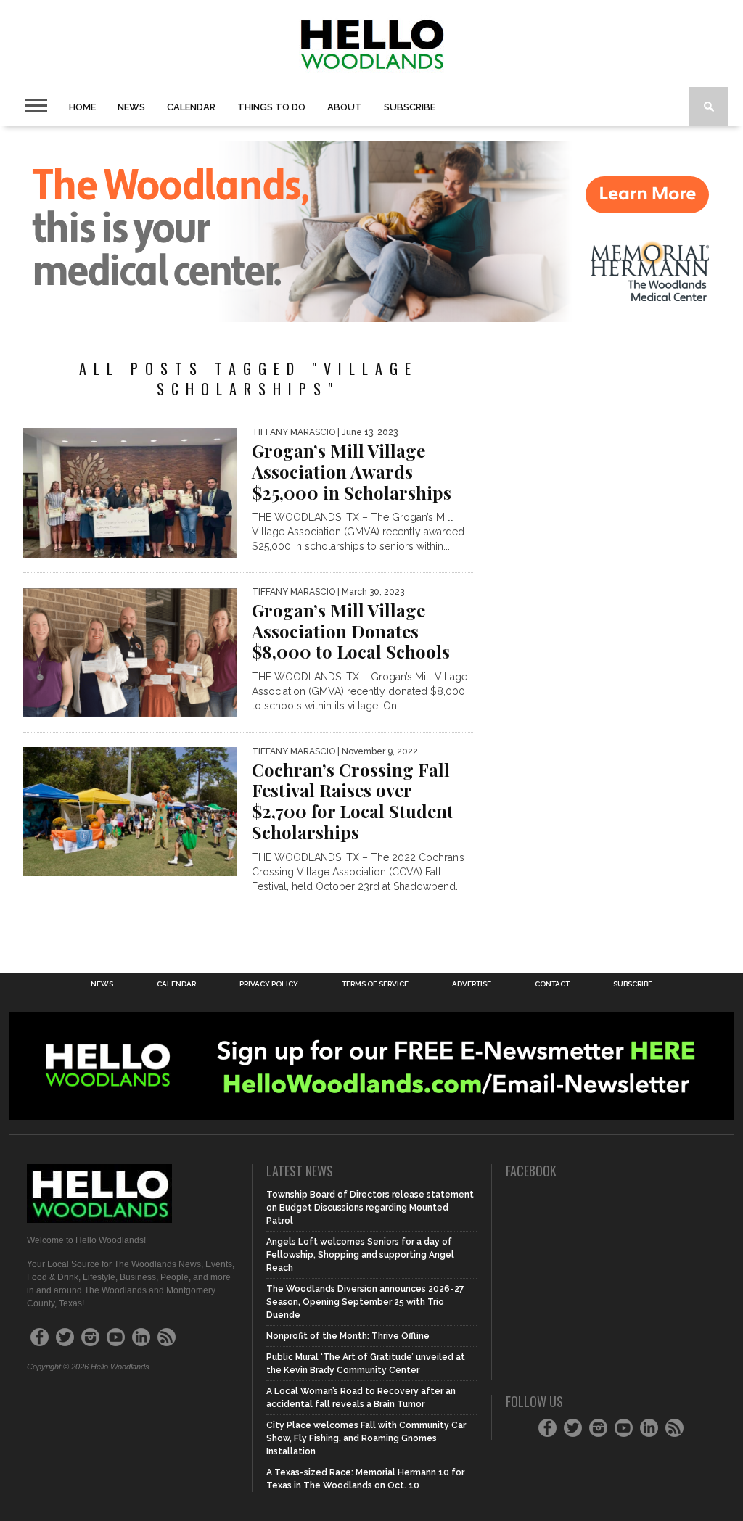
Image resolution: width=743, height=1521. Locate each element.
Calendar (191, 107)
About (344, 107)
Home (82, 107)
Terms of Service (375, 984)
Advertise (471, 984)
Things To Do (271, 107)
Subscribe (409, 107)
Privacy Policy (268, 984)
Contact (552, 984)
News (131, 107)
